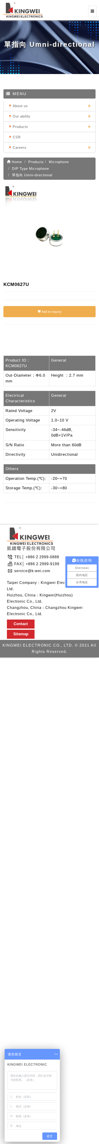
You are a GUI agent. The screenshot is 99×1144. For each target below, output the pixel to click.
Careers (19, 147)
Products (20, 127)
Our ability (21, 116)
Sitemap (20, 634)
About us (20, 106)
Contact (21, 624)
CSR (17, 137)
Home (16, 162)
